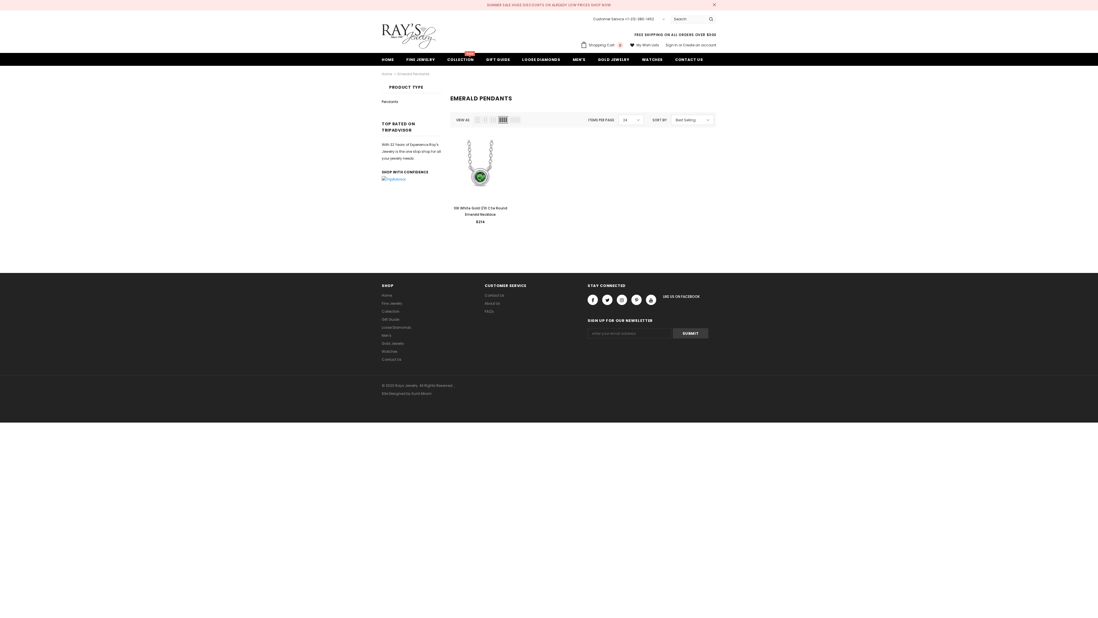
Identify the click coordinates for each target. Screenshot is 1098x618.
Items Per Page (601, 120)
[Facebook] (593, 300)
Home (387, 74)
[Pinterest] (636, 300)
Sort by (660, 120)
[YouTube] (651, 300)
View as (463, 120)
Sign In (672, 45)
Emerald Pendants (413, 74)
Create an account (699, 45)
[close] (714, 5)
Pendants (390, 101)
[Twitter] (607, 300)
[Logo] (408, 36)
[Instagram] (622, 300)
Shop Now (601, 5)
